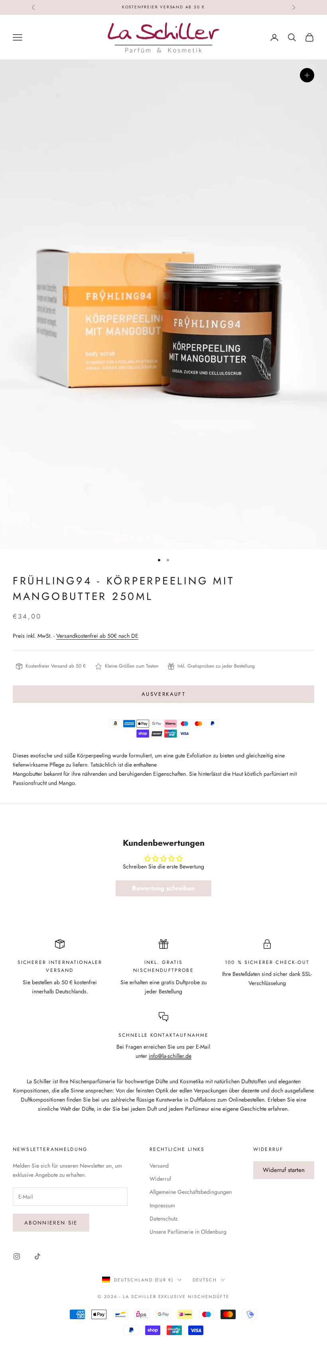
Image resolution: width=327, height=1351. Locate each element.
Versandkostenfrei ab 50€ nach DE (97, 636)
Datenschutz (163, 1219)
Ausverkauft (163, 694)
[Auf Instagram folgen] (17, 1256)
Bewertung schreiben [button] (163, 888)
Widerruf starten (284, 1170)
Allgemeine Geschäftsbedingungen (191, 1192)
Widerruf (160, 1179)
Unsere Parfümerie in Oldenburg (188, 1232)
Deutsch (205, 1280)
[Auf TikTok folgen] (37, 1256)
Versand (159, 1166)
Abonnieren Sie (51, 1222)
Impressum (162, 1205)
